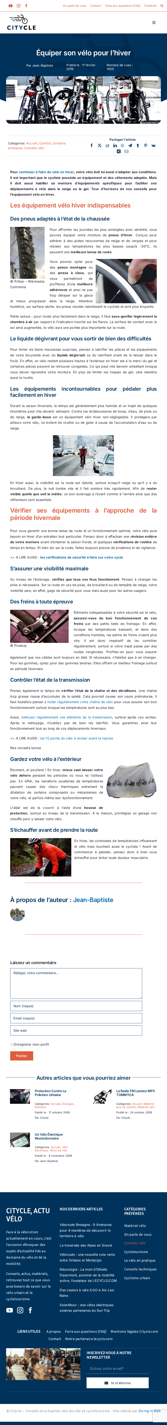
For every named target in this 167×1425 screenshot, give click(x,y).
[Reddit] (107, 146)
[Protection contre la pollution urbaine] (20, 1092)
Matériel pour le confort (135, 1105)
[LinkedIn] (115, 146)
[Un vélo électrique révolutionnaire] (20, 1135)
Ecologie (67, 1103)
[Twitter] (99, 146)
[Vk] (153, 146)
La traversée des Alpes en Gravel (86, 1245)
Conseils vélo (34, 148)
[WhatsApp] (122, 146)
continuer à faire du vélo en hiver (46, 172)
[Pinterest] (145, 146)
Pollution (40, 1107)
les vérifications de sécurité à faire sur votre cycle (81, 557)
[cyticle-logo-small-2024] (21, 16)
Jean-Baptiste (42, 65)
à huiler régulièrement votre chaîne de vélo (78, 702)
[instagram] (18, 6)
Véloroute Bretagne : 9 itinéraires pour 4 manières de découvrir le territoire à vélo (86, 1230)
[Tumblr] (138, 146)
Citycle (44, 1117)
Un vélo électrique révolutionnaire (49, 1136)
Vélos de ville (58, 1150)
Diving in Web (149, 1410)
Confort (45, 143)
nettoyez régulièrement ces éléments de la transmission (66, 717)
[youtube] (11, 6)
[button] (161, 5)
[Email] (126, 151)
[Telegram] (130, 146)
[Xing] (119, 151)
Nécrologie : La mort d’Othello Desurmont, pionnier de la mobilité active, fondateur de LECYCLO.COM (88, 1275)
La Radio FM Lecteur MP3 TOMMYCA (135, 1093)
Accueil (32, 143)
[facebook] (26, 6)
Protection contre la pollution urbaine (50, 1093)
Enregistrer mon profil (31, 1044)
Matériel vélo (146, 1107)
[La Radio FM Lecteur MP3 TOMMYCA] (101, 1092)
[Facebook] (92, 146)
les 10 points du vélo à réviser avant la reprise (76, 738)
